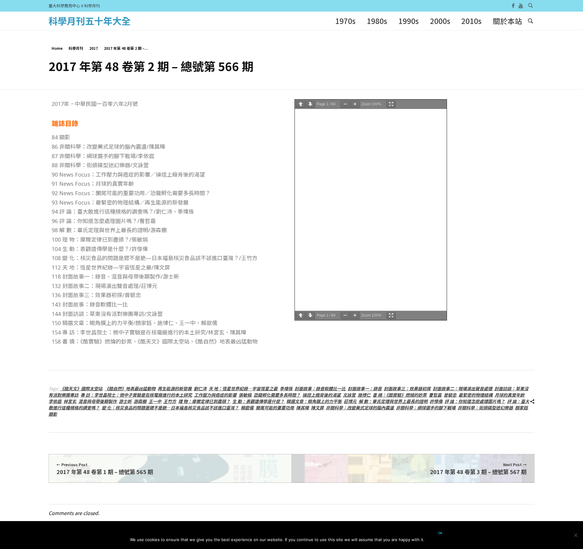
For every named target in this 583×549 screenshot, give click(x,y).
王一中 (154, 401)
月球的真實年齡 (509, 395)
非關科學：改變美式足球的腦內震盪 (360, 408)
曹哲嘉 (435, 395)
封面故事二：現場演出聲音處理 (462, 388)
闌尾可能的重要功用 (275, 408)
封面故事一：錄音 (365, 388)
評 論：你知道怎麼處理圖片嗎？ (475, 401)
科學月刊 (76, 48)
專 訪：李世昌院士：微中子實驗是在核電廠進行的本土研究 (136, 395)
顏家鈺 (521, 408)
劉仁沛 (200, 388)
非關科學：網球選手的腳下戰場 (425, 408)
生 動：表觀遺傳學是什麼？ (258, 401)
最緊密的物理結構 (476, 395)
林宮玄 (69, 401)
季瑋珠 (286, 388)
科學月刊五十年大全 (90, 20)
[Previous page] (300, 104)
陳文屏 (317, 408)
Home (57, 48)
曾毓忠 (450, 395)
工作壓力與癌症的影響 (215, 395)
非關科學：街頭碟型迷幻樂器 (485, 408)
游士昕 (125, 401)
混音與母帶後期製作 (97, 401)
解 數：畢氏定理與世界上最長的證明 (393, 401)
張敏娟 (245, 395)
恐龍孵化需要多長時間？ (277, 395)
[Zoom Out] (345, 104)
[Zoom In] (355, 104)
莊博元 (350, 401)
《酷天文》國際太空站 (81, 388)
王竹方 (169, 401)
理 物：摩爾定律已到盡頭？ (204, 401)
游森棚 (140, 401)
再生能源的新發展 (175, 388)
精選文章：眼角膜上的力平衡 (314, 401)
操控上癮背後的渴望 (321, 395)
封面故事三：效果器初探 (407, 388)
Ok (440, 533)
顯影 (53, 414)
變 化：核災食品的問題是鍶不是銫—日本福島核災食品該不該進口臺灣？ (170, 408)
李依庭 (55, 401)
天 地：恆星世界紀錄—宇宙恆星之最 (243, 388)
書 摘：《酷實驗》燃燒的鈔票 (400, 395)
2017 (93, 48)
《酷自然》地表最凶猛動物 (129, 388)
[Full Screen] (391, 104)
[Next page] (310, 104)
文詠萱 (349, 395)
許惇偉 (436, 401)
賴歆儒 (247, 408)
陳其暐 (302, 408)
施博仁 (364, 395)
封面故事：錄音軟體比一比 (320, 388)
